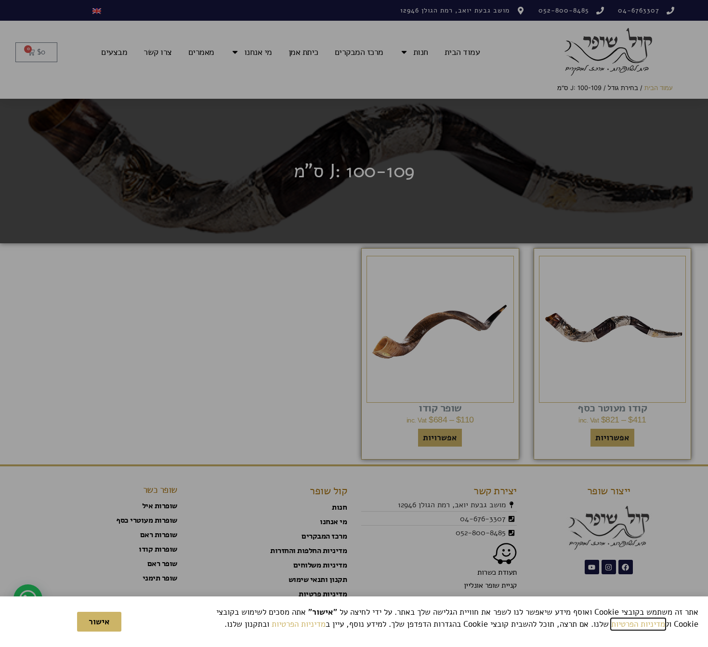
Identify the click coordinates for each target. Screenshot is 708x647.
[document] (354, 323)
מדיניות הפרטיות (638, 624)
